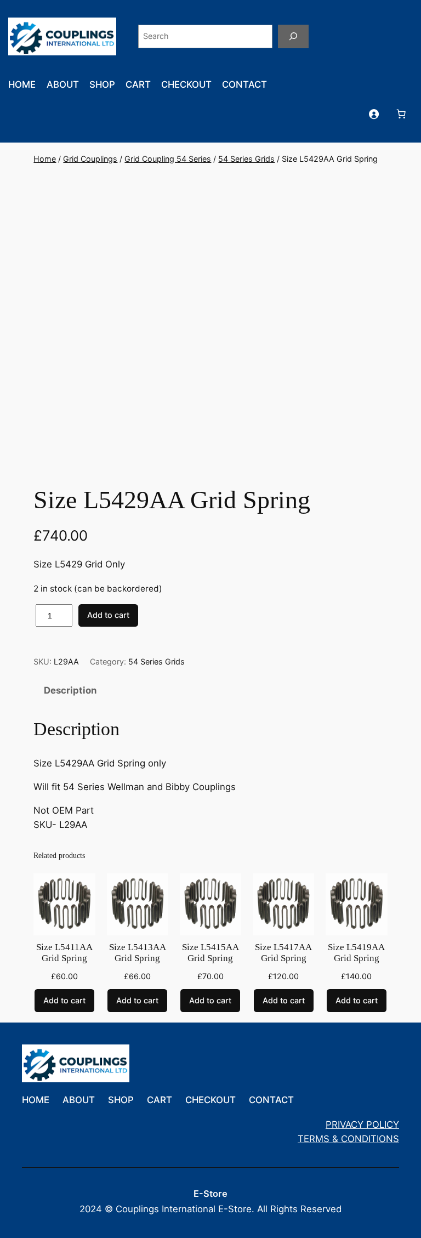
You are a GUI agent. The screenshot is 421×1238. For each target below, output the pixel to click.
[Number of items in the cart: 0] (401, 113)
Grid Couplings (90, 158)
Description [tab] (70, 690)
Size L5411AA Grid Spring (64, 952)
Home (44, 158)
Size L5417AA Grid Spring (283, 952)
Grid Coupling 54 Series (167, 158)
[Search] (293, 36)
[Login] (373, 113)
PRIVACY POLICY (362, 1124)
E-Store (210, 1193)
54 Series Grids (246, 158)
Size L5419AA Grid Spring (356, 952)
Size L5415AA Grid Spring (210, 952)
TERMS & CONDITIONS (348, 1138)
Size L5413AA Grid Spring (137, 952)
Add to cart (108, 615)
